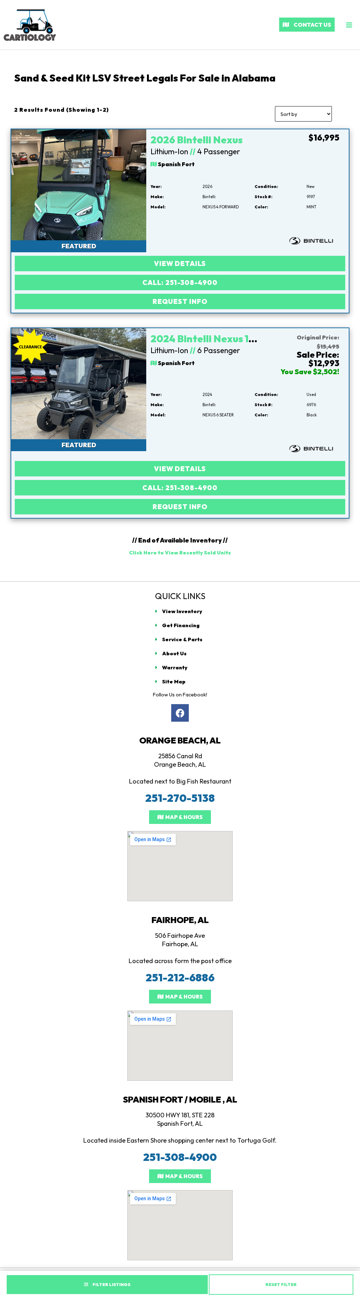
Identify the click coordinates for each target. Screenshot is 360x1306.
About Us (174, 653)
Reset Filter (281, 1284)
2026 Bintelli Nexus (196, 140)
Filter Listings (111, 1284)
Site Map (174, 681)
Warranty (174, 667)
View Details (180, 263)
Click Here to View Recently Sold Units (180, 552)
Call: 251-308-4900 (179, 282)
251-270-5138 (180, 798)
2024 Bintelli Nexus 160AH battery (231, 338)
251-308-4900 (180, 1157)
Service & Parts (182, 639)
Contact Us (311, 24)
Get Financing (181, 625)
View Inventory (182, 611)
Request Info (180, 301)
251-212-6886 (180, 977)
